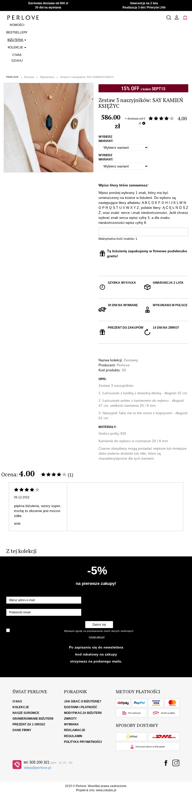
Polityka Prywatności (83, 742)
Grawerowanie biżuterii (32, 718)
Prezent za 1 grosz (28, 724)
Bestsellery (17, 32)
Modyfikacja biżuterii (83, 713)
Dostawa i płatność (80, 707)
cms (91, 790)
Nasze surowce (25, 713)
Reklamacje (74, 730)
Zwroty (70, 718)
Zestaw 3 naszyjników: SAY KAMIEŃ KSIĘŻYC (87, 77)
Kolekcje (16, 47)
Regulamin (73, 736)
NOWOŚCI (17, 24)
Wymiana (71, 724)
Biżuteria (16, 39)
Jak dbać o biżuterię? (82, 701)
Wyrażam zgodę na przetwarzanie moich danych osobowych (99, 631)
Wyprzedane (47, 77)
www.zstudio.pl (106, 790)
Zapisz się (99, 624)
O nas (17, 54)
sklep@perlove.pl (37, 768)
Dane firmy (21, 730)
